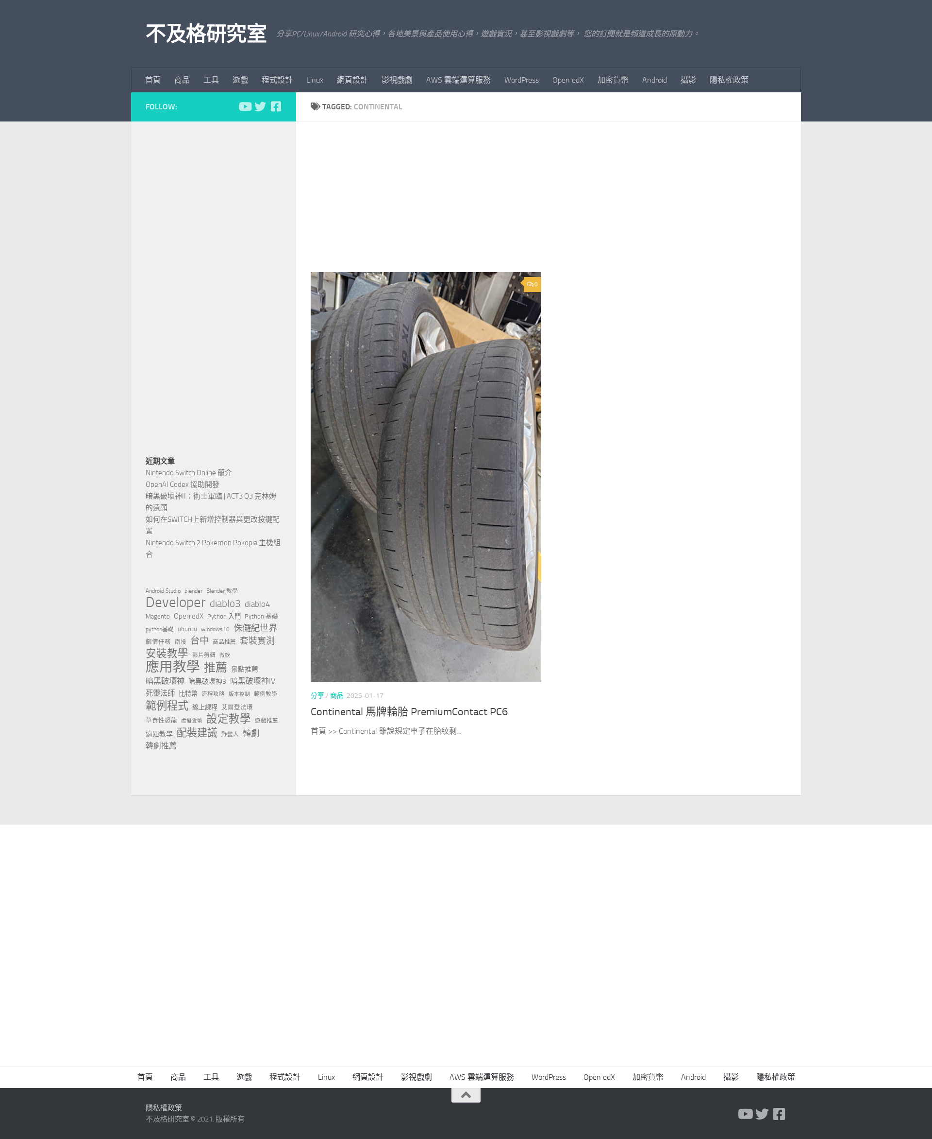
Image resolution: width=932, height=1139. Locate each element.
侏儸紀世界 (255, 628)
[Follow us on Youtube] (244, 106)
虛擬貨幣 (191, 721)
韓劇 (251, 733)
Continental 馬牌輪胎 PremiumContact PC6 (409, 712)
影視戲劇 (397, 80)
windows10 (215, 629)
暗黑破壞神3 (207, 681)
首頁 (153, 80)
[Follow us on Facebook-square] (276, 106)
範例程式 (167, 706)
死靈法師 (160, 693)
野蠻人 (230, 734)
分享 (317, 695)
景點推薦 (244, 669)
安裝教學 (167, 653)
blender (193, 590)
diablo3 (225, 603)
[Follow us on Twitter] (260, 106)
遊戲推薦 (266, 720)
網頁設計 (352, 80)
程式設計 (277, 80)
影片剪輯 (204, 655)
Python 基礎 (261, 616)
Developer (176, 602)
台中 (199, 640)
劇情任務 (158, 641)
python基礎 (160, 629)
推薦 (215, 667)
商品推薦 (224, 642)
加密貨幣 (613, 80)
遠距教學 (159, 734)
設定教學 (228, 719)
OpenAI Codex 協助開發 (182, 484)
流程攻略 (213, 693)
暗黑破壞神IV (252, 681)
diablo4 (257, 604)
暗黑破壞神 (165, 681)
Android (654, 80)
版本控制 (239, 694)
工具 (211, 80)
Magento (158, 616)
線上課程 (204, 707)
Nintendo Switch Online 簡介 (189, 472)
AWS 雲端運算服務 (458, 80)
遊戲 (240, 80)
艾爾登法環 (237, 707)
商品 (182, 80)
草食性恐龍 (161, 720)
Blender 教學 (222, 590)
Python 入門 (224, 616)
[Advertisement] (556, 204)
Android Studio (163, 590)
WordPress (521, 80)
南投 (180, 642)
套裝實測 (257, 641)
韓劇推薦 (161, 745)
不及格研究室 (206, 34)
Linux (314, 80)
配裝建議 (197, 733)
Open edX (568, 80)
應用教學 (173, 667)
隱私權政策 (729, 80)
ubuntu (187, 629)
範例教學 (265, 693)
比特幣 (188, 693)
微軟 (224, 655)
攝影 (688, 80)
